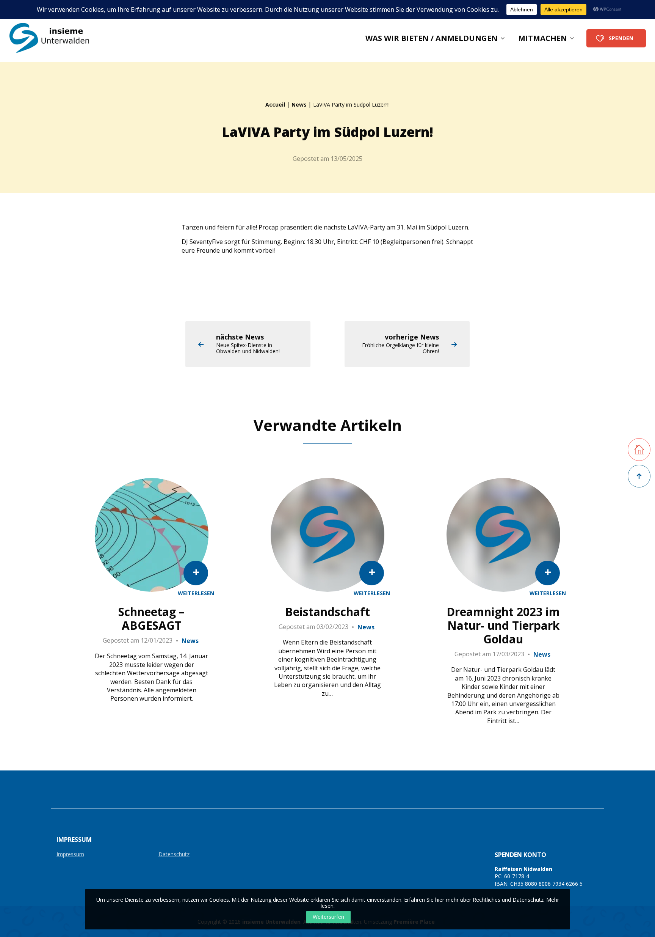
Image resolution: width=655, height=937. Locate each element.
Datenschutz (174, 854)
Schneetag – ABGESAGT (151, 618)
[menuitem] (435, 38)
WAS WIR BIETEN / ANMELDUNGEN (431, 38)
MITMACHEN (542, 38)
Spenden (621, 38)
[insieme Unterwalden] (54, 38)
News (299, 104)
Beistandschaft (327, 612)
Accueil (275, 104)
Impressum (70, 854)
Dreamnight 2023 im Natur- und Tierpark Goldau (503, 625)
